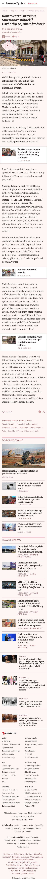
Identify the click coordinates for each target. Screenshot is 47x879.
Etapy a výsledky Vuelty (34, 744)
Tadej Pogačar (30, 751)
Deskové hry (11, 844)
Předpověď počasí (34, 813)
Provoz (20, 431)
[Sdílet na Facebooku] (39, 411)
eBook (7, 36)
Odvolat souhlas (29, 870)
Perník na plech (30, 782)
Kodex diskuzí (31, 868)
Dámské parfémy (25, 840)
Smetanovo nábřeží (10, 427)
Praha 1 (20, 424)
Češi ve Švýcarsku (8, 799)
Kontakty (7, 857)
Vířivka (28, 831)
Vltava (29, 420)
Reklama (25, 857)
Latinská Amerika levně (11, 803)
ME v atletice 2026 (9, 775)
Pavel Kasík (36, 628)
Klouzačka (17, 828)
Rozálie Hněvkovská (28, 556)
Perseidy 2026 (17, 816)
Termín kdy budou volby (11, 751)
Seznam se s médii (16, 868)
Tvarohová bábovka (32, 775)
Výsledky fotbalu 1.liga (10, 769)
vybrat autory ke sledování (11, 32)
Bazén (17, 825)
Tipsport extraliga (8, 772)
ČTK (4, 29)
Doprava (29, 431)
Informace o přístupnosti (23, 859)
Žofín (37, 431)
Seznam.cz (32, 3)
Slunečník (8, 828)
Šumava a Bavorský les (10, 796)
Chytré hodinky (32, 844)
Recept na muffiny (32, 769)
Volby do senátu (8, 754)
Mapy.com (23, 813)
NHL (3, 782)
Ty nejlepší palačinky (32, 765)
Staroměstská (35, 427)
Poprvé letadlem (8, 793)
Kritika (21, 420)
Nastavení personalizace (22, 873)
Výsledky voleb (7, 748)
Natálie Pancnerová (28, 594)
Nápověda (37, 854)
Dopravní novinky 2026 (33, 796)
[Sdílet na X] (43, 411)
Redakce (16, 857)
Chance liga (6, 765)
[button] (23, 53)
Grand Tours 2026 (31, 757)
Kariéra (29, 854)
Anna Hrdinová (27, 575)
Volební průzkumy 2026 (11, 744)
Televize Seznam (32, 865)
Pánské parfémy (23, 847)
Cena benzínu (29, 816)
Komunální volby (8, 757)
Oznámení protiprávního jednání (22, 862)
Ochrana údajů (36, 857)
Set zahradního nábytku (32, 828)
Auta (4, 431)
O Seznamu (19, 854)
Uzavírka (11, 431)
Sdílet (17, 36)
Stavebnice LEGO (11, 840)
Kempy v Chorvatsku (9, 790)
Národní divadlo (8, 424)
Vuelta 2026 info (31, 741)
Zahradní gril (19, 831)
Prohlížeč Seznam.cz (15, 865)
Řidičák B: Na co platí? (33, 799)
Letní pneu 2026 (31, 790)
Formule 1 (5, 778)
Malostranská (31, 424)
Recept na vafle (30, 778)
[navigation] (3, 3)
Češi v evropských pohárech (22, 819)
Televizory (21, 844)
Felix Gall (28, 754)
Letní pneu (37, 840)
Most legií (24, 427)
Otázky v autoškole (32, 803)
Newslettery (15, 870)
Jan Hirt (28, 748)
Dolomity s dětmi (8, 806)
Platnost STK (29, 806)
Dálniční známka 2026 (33, 793)
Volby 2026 (6, 741)
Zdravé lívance (30, 772)
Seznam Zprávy (15, 29)
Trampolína (39, 825)
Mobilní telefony (32, 837)
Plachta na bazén (27, 825)
